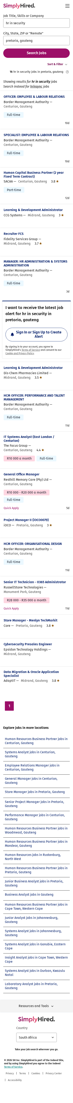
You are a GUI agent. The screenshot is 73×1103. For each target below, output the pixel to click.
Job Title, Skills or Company (23, 16)
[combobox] (36, 23)
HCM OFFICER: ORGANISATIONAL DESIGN (33, 544)
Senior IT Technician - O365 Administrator (35, 582)
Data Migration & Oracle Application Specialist (31, 674)
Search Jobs (36, 53)
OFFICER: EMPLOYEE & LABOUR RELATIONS (34, 97)
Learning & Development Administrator (33, 210)
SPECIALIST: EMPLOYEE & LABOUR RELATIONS (36, 135)
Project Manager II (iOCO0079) (26, 520)
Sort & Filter (55, 64)
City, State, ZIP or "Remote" (23, 33)
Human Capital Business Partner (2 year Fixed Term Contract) (34, 174)
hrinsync (36, 86)
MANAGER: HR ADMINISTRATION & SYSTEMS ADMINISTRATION (35, 263)
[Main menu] (67, 5)
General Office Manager (21, 474)
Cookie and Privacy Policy (19, 353)
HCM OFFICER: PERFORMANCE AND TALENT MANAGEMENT (34, 397)
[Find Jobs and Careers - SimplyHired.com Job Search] (19, 6)
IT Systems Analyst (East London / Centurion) (29, 439)
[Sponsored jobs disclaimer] (67, 71)
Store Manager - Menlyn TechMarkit (30, 620)
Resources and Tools (34, 1006)
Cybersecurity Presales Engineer (28, 644)
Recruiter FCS (14, 234)
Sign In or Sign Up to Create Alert (38, 334)
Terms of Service (30, 350)
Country (22, 1028)
